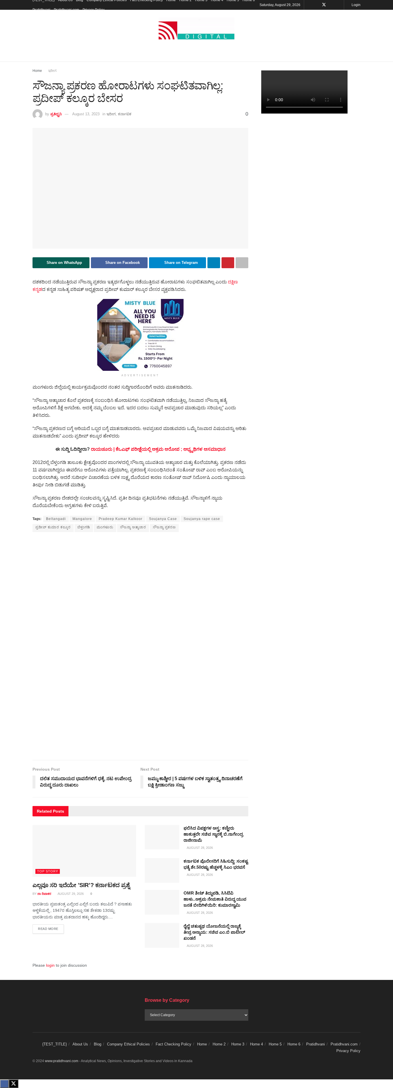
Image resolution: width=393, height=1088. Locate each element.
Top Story (47, 871)
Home (37, 71)
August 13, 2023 (86, 114)
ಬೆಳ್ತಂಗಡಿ (83, 527)
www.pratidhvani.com (61, 1061)
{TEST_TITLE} (54, 1044)
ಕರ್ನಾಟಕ (124, 114)
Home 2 (219, 1044)
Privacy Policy (93, 10)
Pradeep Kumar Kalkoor (120, 519)
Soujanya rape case (202, 519)
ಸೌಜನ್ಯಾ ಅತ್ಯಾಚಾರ (133, 527)
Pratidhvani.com (66, 10)
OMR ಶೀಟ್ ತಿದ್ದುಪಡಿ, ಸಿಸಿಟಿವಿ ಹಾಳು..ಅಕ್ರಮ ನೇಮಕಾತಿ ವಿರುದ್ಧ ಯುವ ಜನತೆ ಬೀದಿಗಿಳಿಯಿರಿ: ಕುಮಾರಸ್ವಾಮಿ (215, 899)
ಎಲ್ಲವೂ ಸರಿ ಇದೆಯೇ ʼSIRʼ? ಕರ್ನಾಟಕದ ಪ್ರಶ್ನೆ (81, 885)
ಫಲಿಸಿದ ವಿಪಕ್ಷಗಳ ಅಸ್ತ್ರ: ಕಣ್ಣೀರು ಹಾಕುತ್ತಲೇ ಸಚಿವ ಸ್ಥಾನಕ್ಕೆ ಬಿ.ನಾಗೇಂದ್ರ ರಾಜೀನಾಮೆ (213, 834)
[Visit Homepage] (196, 28)
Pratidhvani (41, 10)
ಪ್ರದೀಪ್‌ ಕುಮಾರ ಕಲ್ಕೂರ (53, 527)
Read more (51, 928)
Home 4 (256, 1044)
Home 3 (237, 1044)
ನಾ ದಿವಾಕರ (44, 893)
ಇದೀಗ (52, 71)
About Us (80, 1044)
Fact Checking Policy (173, 1044)
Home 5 (275, 1044)
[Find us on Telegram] (338, 5)
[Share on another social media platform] (242, 262)
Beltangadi (56, 519)
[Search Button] (358, 54)
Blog (97, 1044)
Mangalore (82, 519)
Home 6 (293, 1044)
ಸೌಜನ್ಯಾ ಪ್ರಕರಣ (164, 527)
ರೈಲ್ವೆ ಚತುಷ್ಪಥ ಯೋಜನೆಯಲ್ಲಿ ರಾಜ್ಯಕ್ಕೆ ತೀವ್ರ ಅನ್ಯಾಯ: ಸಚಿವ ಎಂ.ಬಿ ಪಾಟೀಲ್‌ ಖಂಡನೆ (214, 932)
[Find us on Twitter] (324, 5)
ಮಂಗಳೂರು (105, 527)
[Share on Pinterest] (228, 262)
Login (355, 5)
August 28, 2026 (199, 847)
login (50, 965)
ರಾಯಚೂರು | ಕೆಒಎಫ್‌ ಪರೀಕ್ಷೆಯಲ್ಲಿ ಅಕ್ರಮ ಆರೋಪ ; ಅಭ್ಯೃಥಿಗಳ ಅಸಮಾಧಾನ (158, 449)
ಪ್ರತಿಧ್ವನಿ (56, 114)
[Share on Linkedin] (213, 262)
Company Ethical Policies (128, 1044)
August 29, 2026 (70, 893)
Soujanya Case (163, 519)
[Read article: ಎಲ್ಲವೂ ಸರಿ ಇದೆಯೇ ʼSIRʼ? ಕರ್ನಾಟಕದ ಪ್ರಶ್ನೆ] (84, 851)
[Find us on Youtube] (331, 5)
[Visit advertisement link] (140, 335)
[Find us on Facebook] (316, 5)
